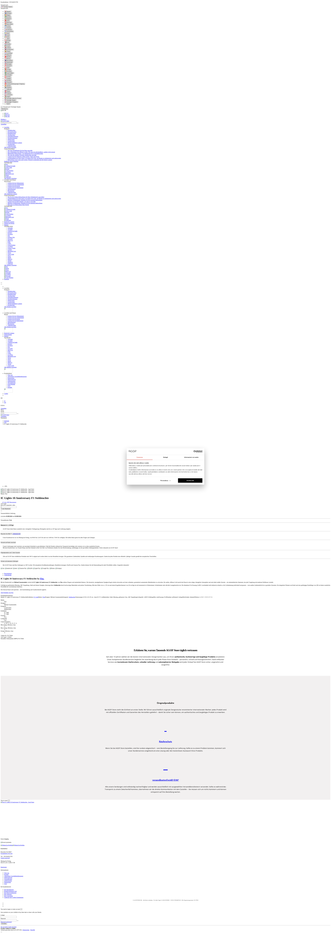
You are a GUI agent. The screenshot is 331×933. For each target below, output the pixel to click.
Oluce (9, 256)
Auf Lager (3, 637)
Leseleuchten (11, 141)
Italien (8, 36)
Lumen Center (11, 248)
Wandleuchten (11, 130)
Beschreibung (8, 573)
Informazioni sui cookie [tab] (191, 457)
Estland (8, 26)
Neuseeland (9, 60)
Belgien (8, 15)
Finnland (8, 27)
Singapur (8, 78)
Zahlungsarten (11, 381)
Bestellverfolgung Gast (10, 891)
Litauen (8, 51)
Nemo (9, 253)
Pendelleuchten (12, 133)
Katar (7, 42)
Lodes (9, 243)
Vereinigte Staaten (11, 100)
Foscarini (10, 239)
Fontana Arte (11, 237)
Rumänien (9, 71)
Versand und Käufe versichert (8, 542)
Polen (7, 67)
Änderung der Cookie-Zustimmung (13, 897)
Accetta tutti (190, 480)
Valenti (9, 260)
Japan (8, 38)
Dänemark (9, 22)
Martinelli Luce (12, 251)
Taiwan (8, 91)
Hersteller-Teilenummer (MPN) (9, 638)
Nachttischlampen (12, 138)
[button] (10, 180)
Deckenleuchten (12, 132)
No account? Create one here (8, 927)
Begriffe (32, 930)
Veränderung (4, 108)
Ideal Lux (10, 240)
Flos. (42, 579)
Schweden (9, 74)
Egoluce (10, 232)
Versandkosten (12, 382)
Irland (7, 33)
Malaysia (8, 55)
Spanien (8, 85)
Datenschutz (11, 378)
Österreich (9, 65)
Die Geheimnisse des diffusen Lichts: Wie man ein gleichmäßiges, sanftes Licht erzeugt (31, 152)
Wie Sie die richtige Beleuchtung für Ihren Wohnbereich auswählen (26, 197)
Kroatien (8, 44)
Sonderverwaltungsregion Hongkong (15, 84)
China (7, 20)
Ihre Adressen (8, 894)
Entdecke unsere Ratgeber (11, 161)
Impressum (4, 867)
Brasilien (8, 17)
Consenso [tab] (140, 457)
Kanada (8, 40)
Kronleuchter (11, 144)
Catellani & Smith (12, 231)
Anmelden (3, 408)
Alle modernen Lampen (10, 194)
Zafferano (10, 263)
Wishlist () (3, 119)
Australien (8, 13)
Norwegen (8, 64)
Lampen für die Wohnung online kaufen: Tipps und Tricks (23, 156)
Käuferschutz (165, 742)
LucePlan (10, 246)
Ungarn (8, 96)
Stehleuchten (11, 139)
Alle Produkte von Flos (7, 592)
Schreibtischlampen (13, 136)
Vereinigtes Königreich (12, 102)
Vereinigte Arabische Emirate (13, 98)
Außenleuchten (12, 146)
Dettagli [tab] (165, 457)
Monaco (8, 58)
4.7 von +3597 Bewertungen (9, 502)
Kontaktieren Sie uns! (6, 853)
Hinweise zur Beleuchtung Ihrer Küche (18, 204)
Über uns (10, 375)
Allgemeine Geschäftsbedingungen (17, 376)
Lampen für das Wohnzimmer (16, 183)
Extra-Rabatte (11, 384)
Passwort (3, 918)
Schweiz (8, 76)
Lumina (10, 249)
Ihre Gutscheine (8, 896)
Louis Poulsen (11, 245)
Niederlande (9, 62)
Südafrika (8, 87)
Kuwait (8, 46)
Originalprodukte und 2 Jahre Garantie (10, 552)
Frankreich (9, 29)
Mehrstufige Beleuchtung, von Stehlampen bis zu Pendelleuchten (25, 153)
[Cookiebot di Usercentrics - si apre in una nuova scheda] (194, 451)
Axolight (10, 229)
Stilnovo (10, 259)
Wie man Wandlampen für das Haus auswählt (20, 150)
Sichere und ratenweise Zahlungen (9, 561)
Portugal (8, 69)
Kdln (9, 242)
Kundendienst (4, 2)
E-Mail (2, 915)
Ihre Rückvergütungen (10, 893)
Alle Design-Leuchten (10, 147)
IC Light (36, 597)
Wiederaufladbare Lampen (15, 142)
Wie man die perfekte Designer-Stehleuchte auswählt (22, 155)
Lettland (8, 47)
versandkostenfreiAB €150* (165, 780)
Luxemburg (9, 53)
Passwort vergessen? (6, 922)
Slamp (9, 257)
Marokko (8, 56)
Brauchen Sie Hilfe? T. (10, 534)
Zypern (8, 103)
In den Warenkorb (5, 508)
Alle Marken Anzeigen (10, 178)
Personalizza (164, 480)
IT (7, 113)
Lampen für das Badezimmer (15, 187)
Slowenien (9, 82)
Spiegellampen (12, 189)
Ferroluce (10, 234)
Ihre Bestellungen (9, 889)
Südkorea (8, 89)
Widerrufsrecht (12, 379)
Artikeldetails (7, 575)
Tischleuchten (11, 135)
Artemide (10, 228)
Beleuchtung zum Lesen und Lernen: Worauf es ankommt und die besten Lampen (30, 160)
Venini (9, 364)
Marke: (3, 494)
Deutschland (9, 24)
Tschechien (9, 94)
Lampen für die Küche (14, 186)
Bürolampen (11, 191)
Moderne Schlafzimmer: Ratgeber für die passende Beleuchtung (25, 200)
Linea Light (11, 254)
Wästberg (10, 262)
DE (8, 116)
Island (8, 35)
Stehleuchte (72, 597)
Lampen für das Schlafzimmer (16, 184)
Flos (9, 236)
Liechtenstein (9, 49)
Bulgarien (8, 18)
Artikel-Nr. (4, 635)
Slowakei (8, 80)
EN (8, 115)
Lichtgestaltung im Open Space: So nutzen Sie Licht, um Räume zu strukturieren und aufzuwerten (34, 158)
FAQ (9, 386)
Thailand (8, 93)
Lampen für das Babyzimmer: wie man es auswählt (21, 201)
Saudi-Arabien (10, 73)
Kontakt (10, 387)
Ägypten (8, 11)
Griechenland (9, 31)
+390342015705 (16, 534)
